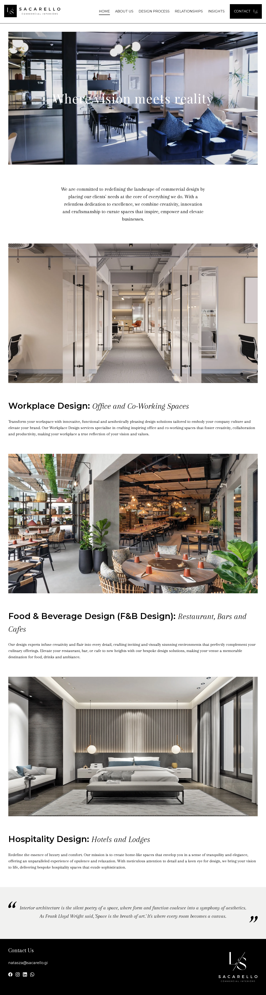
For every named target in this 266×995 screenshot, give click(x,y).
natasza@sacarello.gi (28, 963)
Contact (242, 11)
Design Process (154, 11)
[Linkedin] (25, 975)
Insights (216, 11)
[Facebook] (10, 975)
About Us (124, 11)
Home (104, 11)
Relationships (189, 11)
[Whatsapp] (32, 975)
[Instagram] (18, 975)
